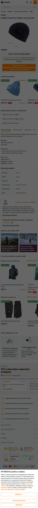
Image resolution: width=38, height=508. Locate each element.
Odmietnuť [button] (19, 505)
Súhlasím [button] (19, 494)
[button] (4, 487)
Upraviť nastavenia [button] (19, 500)
